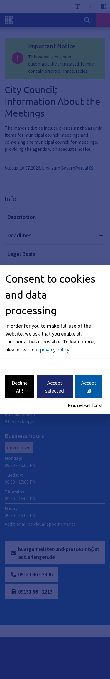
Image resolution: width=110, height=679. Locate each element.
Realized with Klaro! (85, 405)
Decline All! (20, 386)
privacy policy (54, 349)
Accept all (88, 386)
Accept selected (54, 386)
